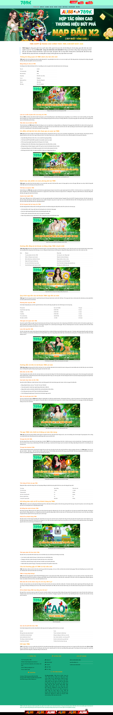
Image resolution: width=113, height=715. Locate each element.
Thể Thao (65, 6)
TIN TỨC (78, 6)
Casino (47, 6)
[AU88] (40, 712)
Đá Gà (51, 6)
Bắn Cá (42, 6)
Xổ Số (59, 6)
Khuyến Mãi (72, 6)
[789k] (26, 3)
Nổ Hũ (55, 6)
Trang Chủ (36, 6)
